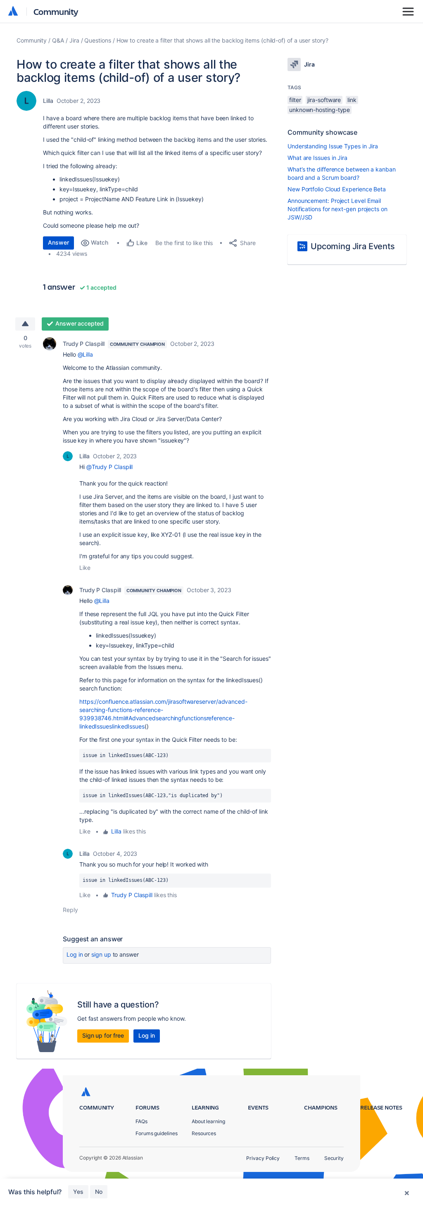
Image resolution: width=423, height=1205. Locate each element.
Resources (204, 1133)
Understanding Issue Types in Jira (333, 146)
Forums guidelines (156, 1133)
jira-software (324, 99)
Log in (75, 954)
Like (84, 567)
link (351, 99)
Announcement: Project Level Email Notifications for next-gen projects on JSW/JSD (337, 209)
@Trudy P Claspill (109, 466)
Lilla (48, 100)
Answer (58, 242)
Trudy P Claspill (84, 343)
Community (55, 11)
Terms (302, 1158)
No (98, 1191)
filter (295, 99)
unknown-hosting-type (319, 109)
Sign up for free (103, 1035)
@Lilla (85, 354)
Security (334, 1158)
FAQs (141, 1121)
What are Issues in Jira (317, 157)
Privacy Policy (263, 1158)
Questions (97, 40)
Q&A (58, 40)
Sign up (101, 954)
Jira (74, 40)
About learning (208, 1121)
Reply (70, 909)
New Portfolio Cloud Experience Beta (337, 189)
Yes (78, 1191)
